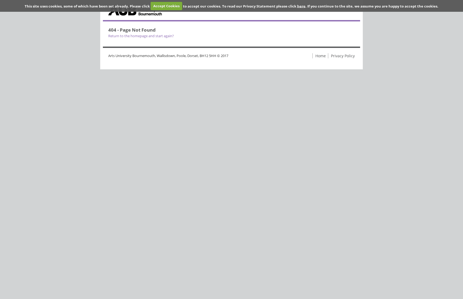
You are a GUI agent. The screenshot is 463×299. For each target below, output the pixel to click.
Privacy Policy (343, 55)
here (301, 5)
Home (320, 55)
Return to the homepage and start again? (141, 35)
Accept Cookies (166, 5)
